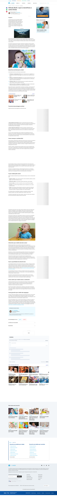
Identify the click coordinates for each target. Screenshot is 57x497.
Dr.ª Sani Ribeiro (15, 310)
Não (25, 319)
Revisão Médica (40, 476)
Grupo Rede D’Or (33, 489)
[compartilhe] (6, 8)
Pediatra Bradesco (32, 447)
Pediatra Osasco (12, 452)
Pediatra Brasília (12, 449)
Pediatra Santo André (13, 450)
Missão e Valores (40, 474)
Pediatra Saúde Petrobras (33, 455)
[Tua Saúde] (11, 3)
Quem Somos (28, 474)
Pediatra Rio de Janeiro (13, 447)
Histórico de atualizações (13, 322)
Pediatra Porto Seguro (33, 450)
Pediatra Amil (32, 452)
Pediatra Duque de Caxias (14, 453)
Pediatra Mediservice (33, 449)
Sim (20, 319)
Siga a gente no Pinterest (48, 465)
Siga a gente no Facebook (46, 465)
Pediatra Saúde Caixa (33, 453)
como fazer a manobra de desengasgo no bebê (16, 304)
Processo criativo (29, 476)
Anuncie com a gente (29, 479)
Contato (39, 479)
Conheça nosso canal (41, 465)
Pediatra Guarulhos (13, 455)
